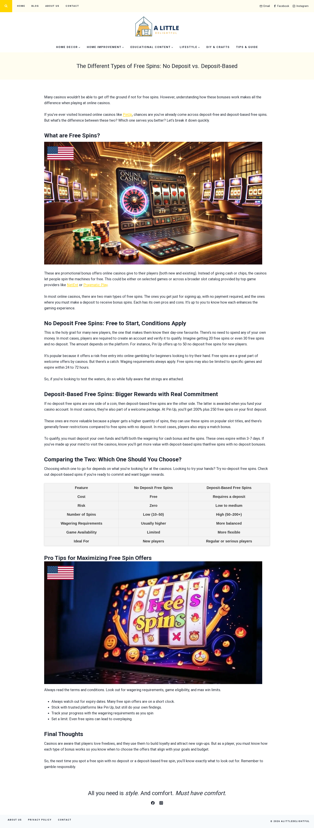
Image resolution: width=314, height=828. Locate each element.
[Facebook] (152, 803)
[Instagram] (161, 803)
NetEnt (72, 285)
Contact (72, 6)
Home (21, 6)
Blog (35, 6)
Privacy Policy (40, 820)
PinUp (127, 114)
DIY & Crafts (218, 47)
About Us (52, 6)
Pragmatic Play (95, 285)
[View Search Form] (6, 6)
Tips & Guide (247, 47)
